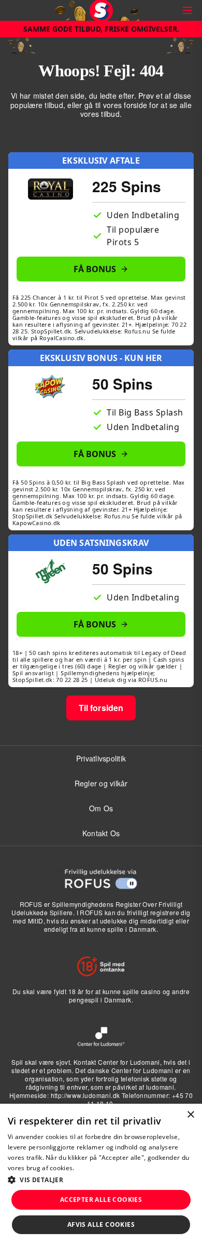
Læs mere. (92, 1167)
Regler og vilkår (101, 783)
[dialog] (101, 1174)
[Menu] (187, 10)
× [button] (190, 1115)
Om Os (101, 808)
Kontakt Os (101, 833)
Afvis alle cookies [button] (101, 1224)
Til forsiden (101, 708)
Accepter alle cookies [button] (101, 1199)
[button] (101, 1179)
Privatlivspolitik (101, 758)
